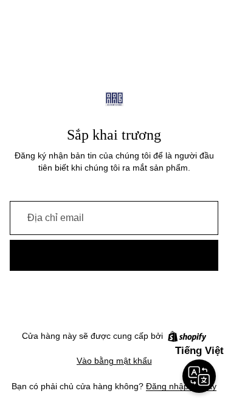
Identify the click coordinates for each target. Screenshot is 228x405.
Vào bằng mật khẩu (114, 361)
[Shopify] (187, 336)
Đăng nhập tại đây (181, 386)
